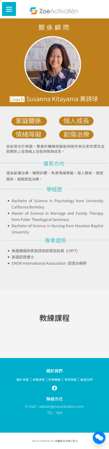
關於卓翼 (22, 379)
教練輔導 (54, 379)
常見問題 (70, 379)
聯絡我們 (86, 379)
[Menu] (9, 9)
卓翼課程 (38, 379)
